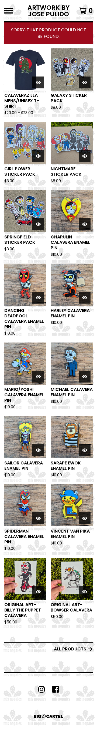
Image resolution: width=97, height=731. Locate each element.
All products (70, 649)
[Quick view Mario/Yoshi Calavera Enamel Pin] (38, 377)
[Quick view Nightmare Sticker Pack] (85, 156)
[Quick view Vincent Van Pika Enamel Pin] (85, 518)
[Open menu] (8, 11)
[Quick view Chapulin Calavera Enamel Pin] (85, 224)
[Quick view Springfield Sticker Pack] (38, 224)
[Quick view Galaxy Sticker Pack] (85, 82)
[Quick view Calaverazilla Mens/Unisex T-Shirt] (38, 82)
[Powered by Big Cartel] (48, 716)
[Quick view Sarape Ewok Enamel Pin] (85, 450)
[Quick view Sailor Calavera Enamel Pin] (38, 450)
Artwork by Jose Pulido (48, 10)
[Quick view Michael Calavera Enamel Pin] (85, 377)
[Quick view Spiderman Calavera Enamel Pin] (38, 518)
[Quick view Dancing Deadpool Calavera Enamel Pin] (38, 298)
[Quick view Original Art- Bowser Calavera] (85, 592)
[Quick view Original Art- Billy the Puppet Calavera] (38, 592)
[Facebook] (55, 689)
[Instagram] (41, 689)
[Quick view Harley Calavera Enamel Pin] (85, 298)
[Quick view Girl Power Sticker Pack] (38, 156)
